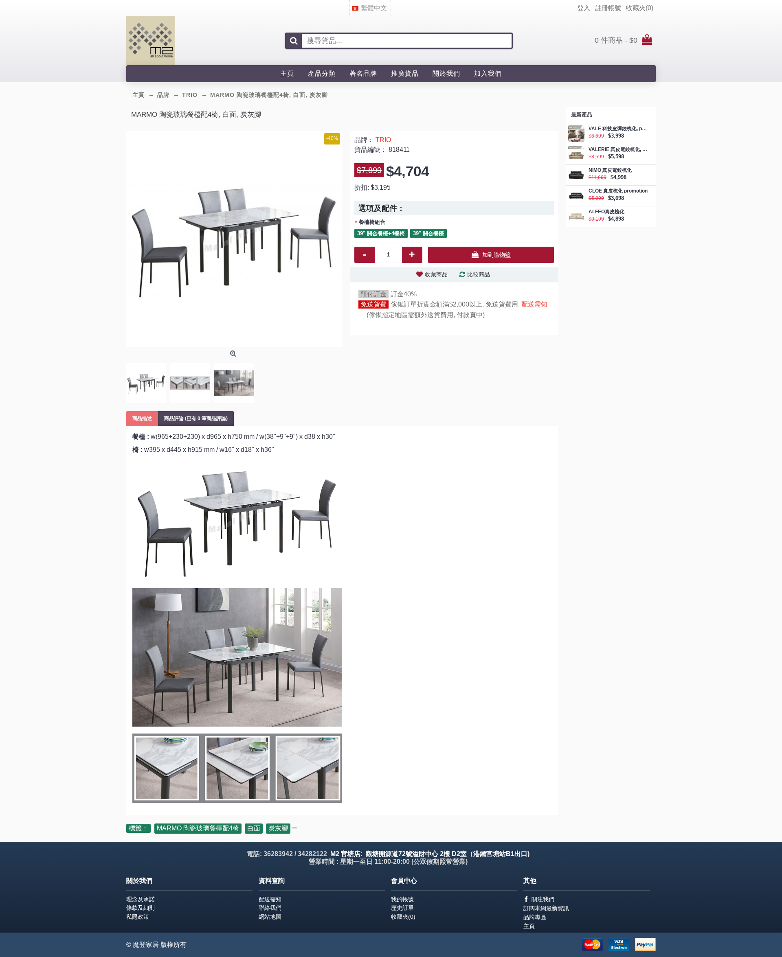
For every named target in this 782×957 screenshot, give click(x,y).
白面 (253, 828)
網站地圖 (270, 916)
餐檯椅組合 (372, 222)
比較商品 (478, 274)
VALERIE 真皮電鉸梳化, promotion (618, 149)
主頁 (529, 926)
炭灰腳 (278, 828)
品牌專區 (534, 917)
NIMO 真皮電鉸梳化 (610, 170)
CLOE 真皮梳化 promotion (618, 191)
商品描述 (142, 418)
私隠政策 (137, 916)
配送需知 (534, 304)
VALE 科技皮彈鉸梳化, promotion (618, 128)
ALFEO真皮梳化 (606, 212)
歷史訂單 (402, 907)
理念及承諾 (140, 899)
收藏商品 (436, 274)
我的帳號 (402, 899)
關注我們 (543, 899)
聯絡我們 (270, 907)
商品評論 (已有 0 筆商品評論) (196, 418)
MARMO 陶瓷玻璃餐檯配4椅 (198, 828)
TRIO (383, 139)
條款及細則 (140, 907)
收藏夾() (403, 916)
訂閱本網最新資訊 (546, 908)
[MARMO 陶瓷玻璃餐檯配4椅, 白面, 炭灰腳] (234, 239)
